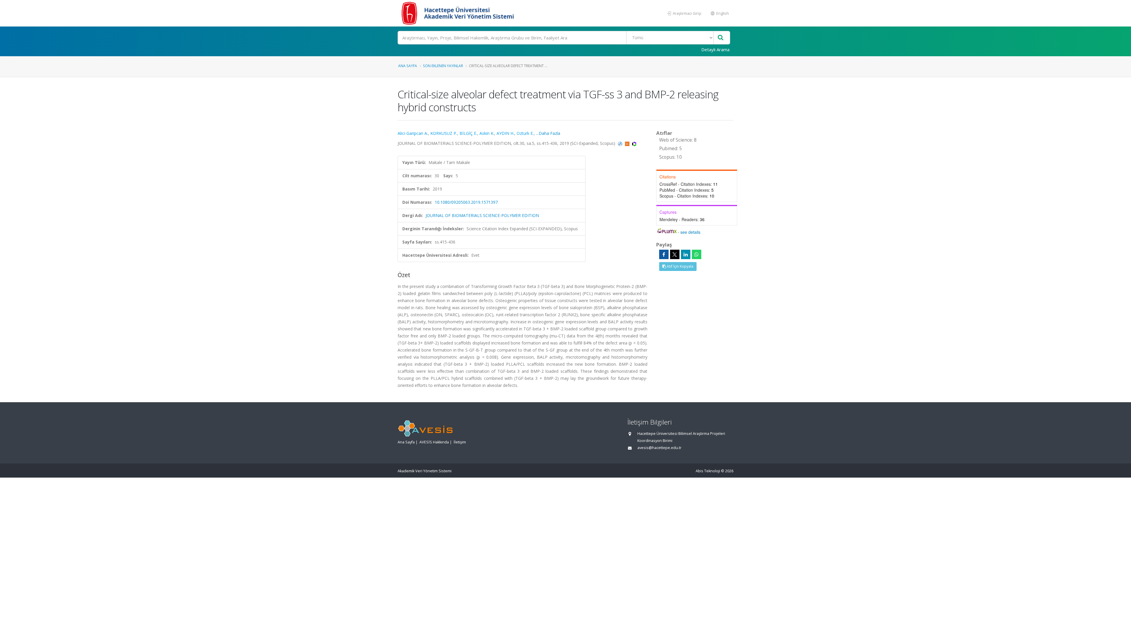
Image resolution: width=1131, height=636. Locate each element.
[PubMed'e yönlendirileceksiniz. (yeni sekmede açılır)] (621, 143)
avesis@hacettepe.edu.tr (659, 447)
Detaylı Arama (715, 49)
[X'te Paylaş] (674, 254)
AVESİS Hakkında (434, 442)
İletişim (460, 442)
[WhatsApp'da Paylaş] (696, 254)
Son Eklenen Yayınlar (443, 65)
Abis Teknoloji (708, 470)
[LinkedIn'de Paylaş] (685, 254)
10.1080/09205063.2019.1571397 (466, 202)
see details (690, 232)
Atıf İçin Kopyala (679, 266)
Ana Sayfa (407, 65)
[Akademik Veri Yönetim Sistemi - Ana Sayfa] (410, 13)
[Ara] (720, 37)
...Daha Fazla (548, 133)
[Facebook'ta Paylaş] (664, 254)
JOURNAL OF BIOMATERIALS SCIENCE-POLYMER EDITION (482, 215)
